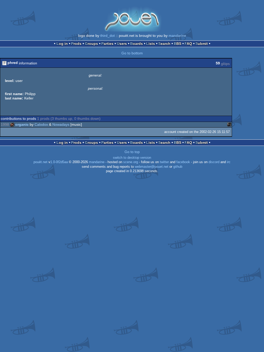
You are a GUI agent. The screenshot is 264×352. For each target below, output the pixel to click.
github (177, 167)
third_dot (107, 35)
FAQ (188, 43)
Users (122, 43)
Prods (76, 43)
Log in (62, 43)
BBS (177, 43)
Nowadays (60, 124)
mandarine (177, 35)
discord (214, 162)
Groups (91, 43)
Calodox (41, 124)
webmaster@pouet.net (151, 167)
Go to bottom (132, 53)
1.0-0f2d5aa (59, 162)
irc (228, 162)
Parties (107, 43)
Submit (201, 43)
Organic (22, 124)
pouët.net (40, 162)
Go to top (132, 152)
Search (164, 43)
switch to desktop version (132, 158)
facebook (183, 162)
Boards (136, 43)
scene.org (130, 162)
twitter (164, 162)
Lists (150, 43)
